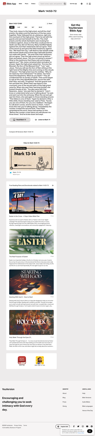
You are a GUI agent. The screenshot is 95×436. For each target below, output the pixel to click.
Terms (25, 425)
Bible (20, 3)
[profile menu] (88, 4)
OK (90, 431)
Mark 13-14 (19, 172)
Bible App (22, 365)
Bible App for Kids (40, 365)
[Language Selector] (81, 4)
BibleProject (16, 174)
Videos (33, 3)
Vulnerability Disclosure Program (11, 427)
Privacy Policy (18, 425)
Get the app (73, 3)
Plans (26, 3)
